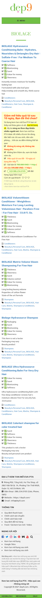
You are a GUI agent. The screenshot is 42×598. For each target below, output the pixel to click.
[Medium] (23, 537)
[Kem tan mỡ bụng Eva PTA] (21, 8)
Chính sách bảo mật (13, 519)
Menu (22, 21)
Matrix (26, 250)
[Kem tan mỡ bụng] (31, 537)
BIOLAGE (30, 101)
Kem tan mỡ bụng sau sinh (16, 547)
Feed (6, 525)
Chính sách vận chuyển (14, 516)
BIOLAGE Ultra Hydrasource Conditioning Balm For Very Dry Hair (20, 370)
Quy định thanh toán (13, 513)
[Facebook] (3, 537)
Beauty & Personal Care (15, 101)
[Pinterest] (19, 537)
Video (29, 525)
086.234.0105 (21, 491)
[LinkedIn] (15, 537)
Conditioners (9, 98)
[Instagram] (11, 537)
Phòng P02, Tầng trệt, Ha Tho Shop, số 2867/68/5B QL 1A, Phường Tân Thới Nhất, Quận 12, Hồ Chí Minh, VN (21, 485)
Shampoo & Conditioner (24, 306)
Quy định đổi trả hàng (13, 522)
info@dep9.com (18, 500)
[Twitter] (7, 537)
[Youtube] (27, 537)
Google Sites (10, 544)
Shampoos (9, 299)
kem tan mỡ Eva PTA (21, 186)
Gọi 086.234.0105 (17, 171)
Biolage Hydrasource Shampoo (20, 317)
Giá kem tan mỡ (18, 525)
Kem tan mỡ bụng (12, 541)
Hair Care (18, 104)
